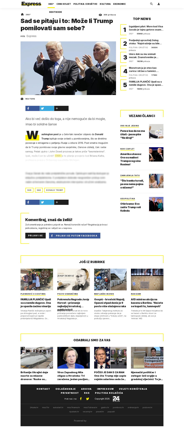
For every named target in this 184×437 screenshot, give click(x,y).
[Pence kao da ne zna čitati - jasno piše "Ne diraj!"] (156, 131)
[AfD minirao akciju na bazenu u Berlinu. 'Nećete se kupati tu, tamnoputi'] (147, 279)
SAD (39, 190)
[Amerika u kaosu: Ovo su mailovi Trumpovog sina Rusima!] (156, 154)
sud (29, 190)
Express (32, 36)
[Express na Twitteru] (87, 399)
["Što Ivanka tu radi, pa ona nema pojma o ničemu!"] (156, 181)
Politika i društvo (138, 47)
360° (28, 15)
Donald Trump (54, 190)
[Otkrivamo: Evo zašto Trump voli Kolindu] (156, 204)
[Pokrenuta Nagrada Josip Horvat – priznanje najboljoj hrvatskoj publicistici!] (73, 279)
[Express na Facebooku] (81, 399)
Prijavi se (35, 235)
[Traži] (151, 4)
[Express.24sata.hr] (31, 3)
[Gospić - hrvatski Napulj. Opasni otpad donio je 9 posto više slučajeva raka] (110, 279)
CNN (58, 155)
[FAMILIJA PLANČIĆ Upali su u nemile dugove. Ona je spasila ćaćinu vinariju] (37, 279)
